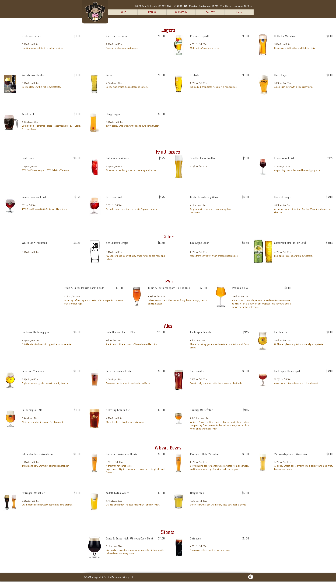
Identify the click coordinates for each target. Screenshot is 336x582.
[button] (151, 12)
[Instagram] (250, 576)
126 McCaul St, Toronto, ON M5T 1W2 (153, 6)
